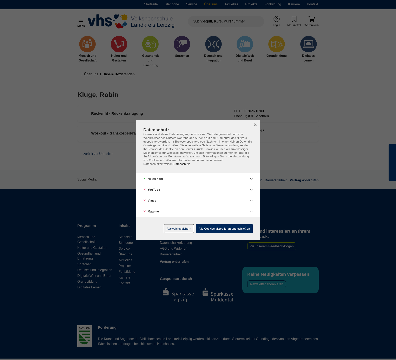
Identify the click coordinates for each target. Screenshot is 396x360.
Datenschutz (181, 163)
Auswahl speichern (179, 228)
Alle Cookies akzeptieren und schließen (224, 228)
